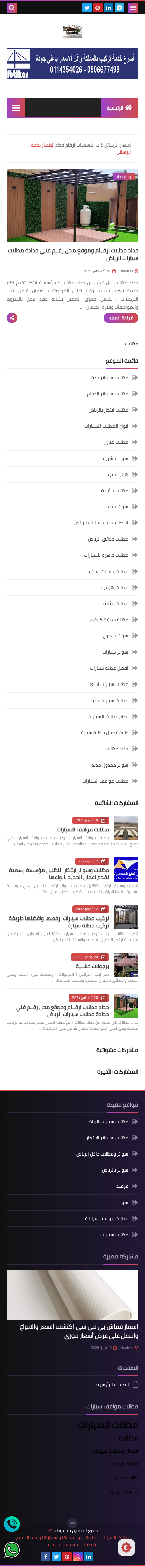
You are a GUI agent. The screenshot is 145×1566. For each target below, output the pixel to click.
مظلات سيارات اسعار (108, 684)
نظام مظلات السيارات (108, 716)
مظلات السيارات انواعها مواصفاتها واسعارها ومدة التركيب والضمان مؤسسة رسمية (72, 1541)
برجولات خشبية (92, 966)
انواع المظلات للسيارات (106, 426)
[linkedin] (108, 7)
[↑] (72, 1523)
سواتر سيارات (115, 652)
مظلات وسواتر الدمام (107, 393)
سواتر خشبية (115, 458)
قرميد (122, 1186)
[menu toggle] (133, 8)
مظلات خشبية (114, 490)
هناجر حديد (117, 474)
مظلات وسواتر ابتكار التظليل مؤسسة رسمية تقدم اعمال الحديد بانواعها (59, 873)
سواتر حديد (117, 506)
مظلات (131, 343)
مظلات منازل (116, 442)
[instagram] (78, 1556)
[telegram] (119, 7)
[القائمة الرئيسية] (16, 107)
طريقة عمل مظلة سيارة (104, 732)
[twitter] (87, 7)
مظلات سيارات (114, 1234)
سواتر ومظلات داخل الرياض (102, 1153)
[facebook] (45, 1556)
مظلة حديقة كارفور (109, 619)
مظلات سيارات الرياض (107, 1122)
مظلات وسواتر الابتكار (107, 1137)
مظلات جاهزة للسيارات (106, 555)
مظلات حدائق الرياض (108, 539)
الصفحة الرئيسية (112, 1385)
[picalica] (99, 1556)
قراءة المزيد (121, 317)
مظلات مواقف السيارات (105, 781)
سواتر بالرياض (115, 1170)
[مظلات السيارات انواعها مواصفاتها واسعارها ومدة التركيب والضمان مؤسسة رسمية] (72, 31)
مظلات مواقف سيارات (106, 1218)
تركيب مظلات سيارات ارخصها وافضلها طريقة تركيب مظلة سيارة (59, 921)
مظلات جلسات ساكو (108, 571)
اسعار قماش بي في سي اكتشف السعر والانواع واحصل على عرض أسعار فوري (79, 1331)
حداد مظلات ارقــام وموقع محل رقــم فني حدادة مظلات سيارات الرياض (73, 254)
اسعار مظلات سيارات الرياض (101, 522)
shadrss (126, 1347)
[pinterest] (98, 7)
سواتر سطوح (115, 635)
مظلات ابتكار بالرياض (108, 409)
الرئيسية (115, 108)
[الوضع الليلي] (126, 1547)
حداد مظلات (116, 748)
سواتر (122, 1202)
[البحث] (12, 8)
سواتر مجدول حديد (110, 764)
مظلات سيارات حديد (109, 700)
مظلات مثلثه (115, 603)
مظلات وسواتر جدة (109, 378)
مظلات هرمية (114, 587)
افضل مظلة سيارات (109, 668)
